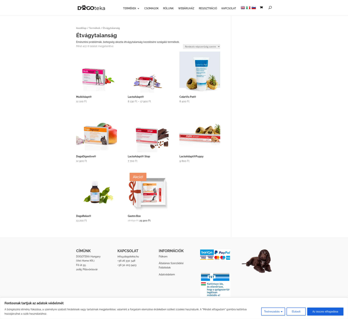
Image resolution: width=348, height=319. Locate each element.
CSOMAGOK (151, 8)
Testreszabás (272, 311)
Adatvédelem (167, 274)
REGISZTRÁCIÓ (208, 8)
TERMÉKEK (129, 8)
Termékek (94, 28)
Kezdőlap (81, 28)
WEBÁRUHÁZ (186, 8)
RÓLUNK (168, 8)
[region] (174, 308)
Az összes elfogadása (325, 311)
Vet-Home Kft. (85, 260)
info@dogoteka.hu (128, 256)
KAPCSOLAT (228, 8)
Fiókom (163, 256)
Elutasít (296, 311)
